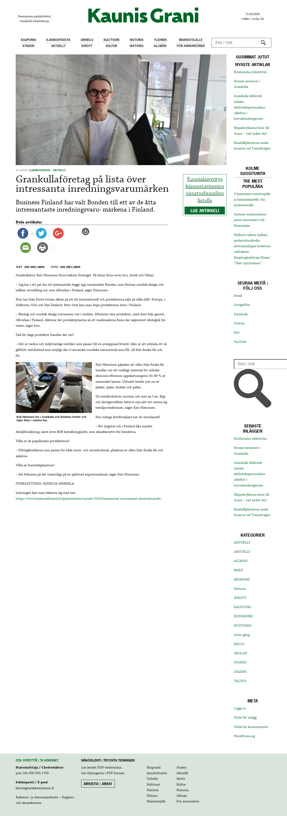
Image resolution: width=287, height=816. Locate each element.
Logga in (240, 708)
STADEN (240, 662)
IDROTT (240, 598)
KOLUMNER (243, 616)
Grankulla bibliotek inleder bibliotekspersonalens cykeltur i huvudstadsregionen (249, 107)
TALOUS (240, 681)
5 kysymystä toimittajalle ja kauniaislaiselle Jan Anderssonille (252, 199)
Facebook (241, 314)
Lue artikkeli (205, 211)
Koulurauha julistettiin (250, 72)
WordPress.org (244, 736)
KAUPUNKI (242, 607)
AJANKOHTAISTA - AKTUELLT (47, 170)
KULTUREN (242, 626)
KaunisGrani (143, 15)
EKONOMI (242, 579)
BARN (238, 570)
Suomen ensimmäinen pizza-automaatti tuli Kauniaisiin (250, 220)
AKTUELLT (242, 542)
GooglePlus (242, 305)
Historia (240, 589)
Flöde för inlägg (245, 717)
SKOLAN (240, 653)
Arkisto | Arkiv (98, 783)
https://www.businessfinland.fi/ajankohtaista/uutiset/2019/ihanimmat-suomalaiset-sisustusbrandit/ (89, 499)
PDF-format (115, 773)
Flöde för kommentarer (251, 727)
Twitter (239, 323)
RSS (237, 332)
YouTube (240, 342)
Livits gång (242, 635)
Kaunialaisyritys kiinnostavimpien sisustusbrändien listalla (205, 190)
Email (238, 296)
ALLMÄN (241, 561)
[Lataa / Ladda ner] (87, 231)
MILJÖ (239, 644)
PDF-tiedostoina (109, 767)
